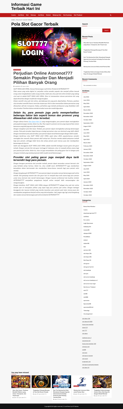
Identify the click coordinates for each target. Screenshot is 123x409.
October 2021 (88, 195)
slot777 (86, 290)
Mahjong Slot (57, 15)
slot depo (85, 333)
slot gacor (86, 263)
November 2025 (88, 116)
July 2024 (86, 169)
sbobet (86, 240)
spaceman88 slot (88, 307)
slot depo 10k (87, 253)
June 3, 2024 (26, 86)
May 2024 (86, 175)
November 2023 (88, 188)
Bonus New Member (89, 206)
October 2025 (88, 120)
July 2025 (86, 129)
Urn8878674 (18, 86)
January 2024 (87, 182)
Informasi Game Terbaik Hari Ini (26, 6)
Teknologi (86, 310)
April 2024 (87, 178)
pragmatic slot (86, 361)
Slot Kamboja (67, 15)
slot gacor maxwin (87, 355)
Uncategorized (17, 69)
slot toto (84, 352)
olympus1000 (87, 233)
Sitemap (33, 15)
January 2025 (87, 149)
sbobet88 (86, 243)
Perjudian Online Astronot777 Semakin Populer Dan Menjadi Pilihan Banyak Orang (43, 78)
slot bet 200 (87, 250)
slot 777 (84, 330)
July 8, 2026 (81, 394)
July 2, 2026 (102, 395)
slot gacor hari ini (89, 267)
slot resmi (85, 358)
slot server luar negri (90, 283)
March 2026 (87, 110)
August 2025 (87, 126)
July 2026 (86, 97)
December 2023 (88, 185)
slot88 (85, 293)
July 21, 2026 (61, 399)
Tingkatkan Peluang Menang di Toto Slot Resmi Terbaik (95, 51)
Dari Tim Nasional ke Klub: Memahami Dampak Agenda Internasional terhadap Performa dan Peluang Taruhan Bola (97, 59)
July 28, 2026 (21, 397)
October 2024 (88, 159)
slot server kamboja (89, 277)
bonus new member (87, 324)
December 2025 (88, 113)
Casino (13, 15)
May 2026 (86, 103)
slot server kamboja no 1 (91, 280)
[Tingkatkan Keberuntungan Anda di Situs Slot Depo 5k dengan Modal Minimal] (102, 381)
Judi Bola (21, 15)
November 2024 (88, 156)
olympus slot (86, 346)
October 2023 (88, 192)
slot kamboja (87, 270)
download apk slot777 (90, 213)
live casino (87, 220)
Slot (27, 15)
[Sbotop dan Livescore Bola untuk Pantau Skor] (81, 381)
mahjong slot (87, 226)
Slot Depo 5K (87, 260)
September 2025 (88, 123)
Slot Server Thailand (89, 287)
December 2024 (88, 152)
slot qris (86, 273)
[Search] (111, 15)
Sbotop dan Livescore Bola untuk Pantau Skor (97, 66)
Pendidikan (87, 236)
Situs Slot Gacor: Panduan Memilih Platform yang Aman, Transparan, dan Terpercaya (96, 43)
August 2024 (87, 165)
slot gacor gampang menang (90, 364)
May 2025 (86, 136)
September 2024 (88, 162)
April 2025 (87, 139)
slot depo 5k (85, 367)
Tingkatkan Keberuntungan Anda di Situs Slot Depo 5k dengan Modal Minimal (97, 73)
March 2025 (87, 142)
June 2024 (87, 172)
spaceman (86, 300)
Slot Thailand (78, 15)
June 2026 (87, 100)
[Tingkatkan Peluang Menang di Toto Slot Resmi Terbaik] (41, 381)
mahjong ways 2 (86, 338)
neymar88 (86, 230)
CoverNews (67, 406)
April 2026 (87, 106)
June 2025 (87, 133)
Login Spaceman (88, 223)
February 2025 (88, 146)
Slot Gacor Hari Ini (35, 121)
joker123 (85, 327)
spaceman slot (86, 340)
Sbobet (48, 15)
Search (85, 24)
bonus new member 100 (89, 343)
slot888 (86, 297)
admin (15, 397)
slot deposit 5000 (87, 321)
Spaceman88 (87, 304)
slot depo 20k (87, 257)
